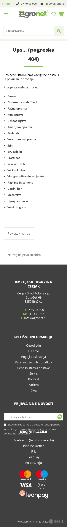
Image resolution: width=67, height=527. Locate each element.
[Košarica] (60, 14)
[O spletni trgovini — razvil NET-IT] (56, 521)
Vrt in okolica (16, 170)
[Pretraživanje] (58, 31)
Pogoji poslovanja (33, 357)
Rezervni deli (16, 164)
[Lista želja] (54, 14)
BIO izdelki (14, 151)
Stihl (10, 145)
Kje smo (33, 351)
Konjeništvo (15, 114)
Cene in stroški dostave (33, 368)
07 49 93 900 (29, 3)
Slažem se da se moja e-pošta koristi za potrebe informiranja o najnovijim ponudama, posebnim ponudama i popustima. (32, 429)
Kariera (33, 385)
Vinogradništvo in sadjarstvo (26, 176)
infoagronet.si (55, 3)
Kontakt (33, 379)
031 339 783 (36, 314)
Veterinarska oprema (21, 139)
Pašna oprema (17, 108)
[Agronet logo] (33, 14)
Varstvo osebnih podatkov (33, 362)
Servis (33, 373)
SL (3, 4)
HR (8, 4)
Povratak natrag (19, 233)
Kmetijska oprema (19, 127)
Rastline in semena (20, 182)
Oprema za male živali (22, 102)
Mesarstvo (14, 195)
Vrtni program (16, 207)
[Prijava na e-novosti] (59, 416)
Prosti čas (13, 158)
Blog (34, 390)
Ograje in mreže (18, 201)
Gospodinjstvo (16, 121)
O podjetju (33, 345)
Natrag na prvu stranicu (24, 255)
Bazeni (12, 96)
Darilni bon (14, 188)
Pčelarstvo (14, 133)
